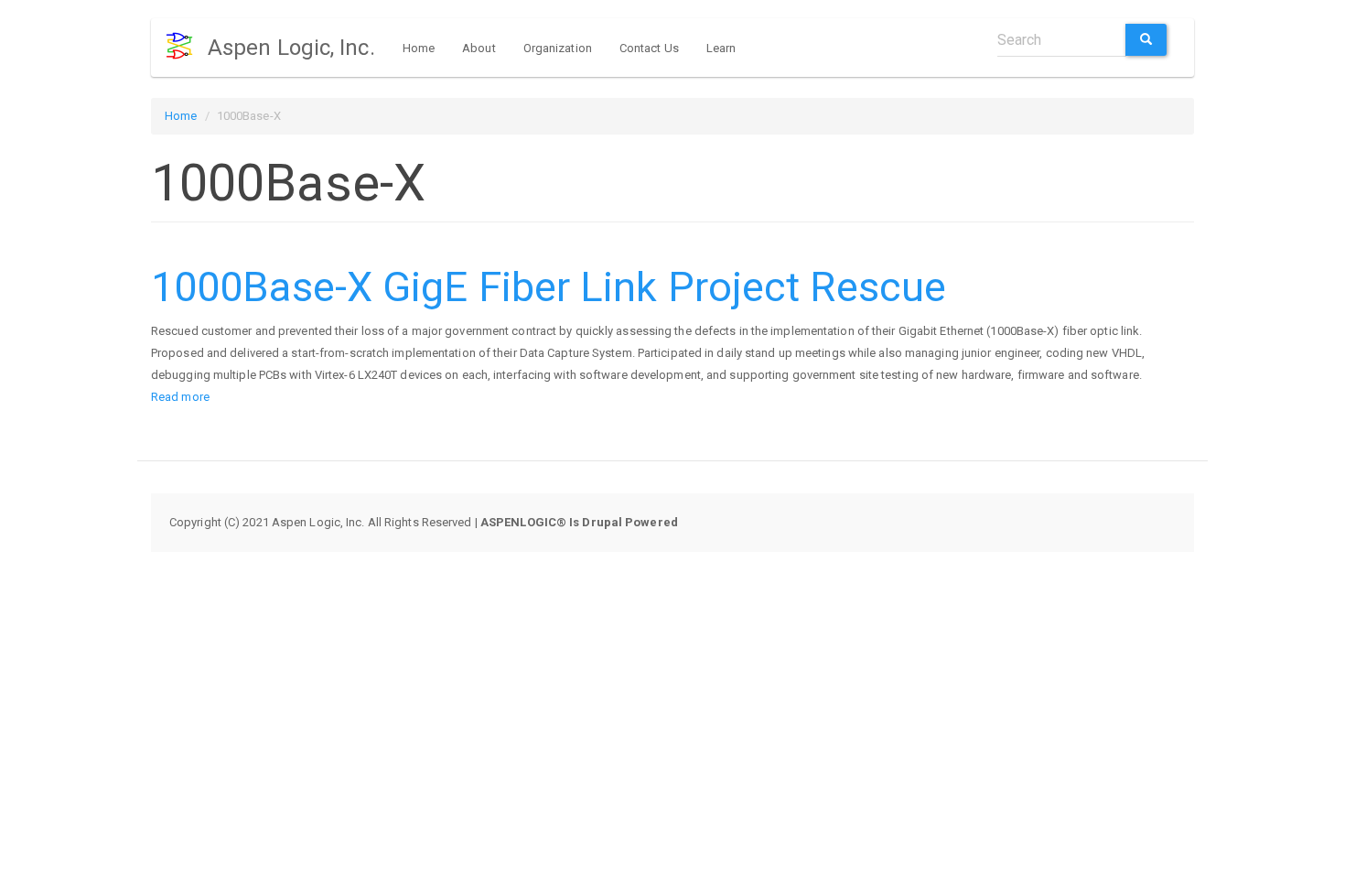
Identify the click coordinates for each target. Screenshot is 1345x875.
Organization (557, 48)
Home (419, 48)
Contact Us (649, 48)
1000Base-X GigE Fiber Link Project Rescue (548, 287)
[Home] (186, 45)
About (479, 48)
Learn (721, 48)
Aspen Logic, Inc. (291, 47)
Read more (180, 397)
